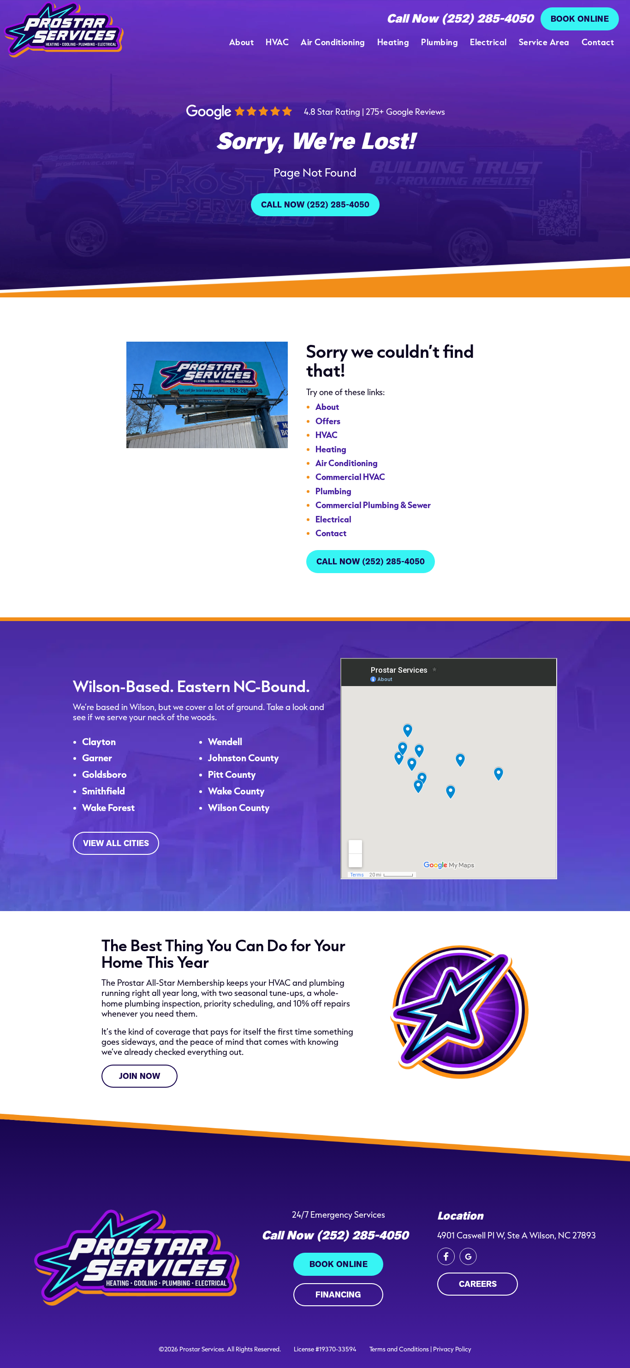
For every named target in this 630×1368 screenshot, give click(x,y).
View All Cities (116, 843)
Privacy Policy (452, 1349)
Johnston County (243, 758)
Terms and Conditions (399, 1349)
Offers (327, 420)
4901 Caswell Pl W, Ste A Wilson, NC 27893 (516, 1235)
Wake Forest (108, 807)
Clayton (99, 741)
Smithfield (103, 791)
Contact (598, 41)
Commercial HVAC (350, 476)
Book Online (580, 18)
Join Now (139, 1076)
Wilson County (239, 807)
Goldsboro (104, 774)
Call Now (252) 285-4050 (459, 19)
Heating (393, 41)
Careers (478, 1284)
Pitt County (232, 774)
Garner (97, 758)
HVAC (277, 41)
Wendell (225, 741)
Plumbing (439, 41)
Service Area (544, 41)
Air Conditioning (333, 41)
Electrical (488, 41)
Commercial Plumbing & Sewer (373, 504)
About (241, 41)
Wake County (236, 791)
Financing (338, 1294)
